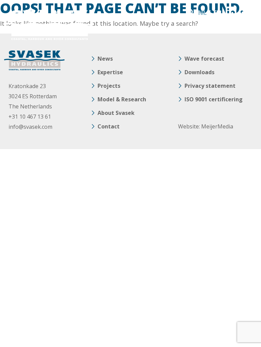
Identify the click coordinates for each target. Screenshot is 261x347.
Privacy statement (210, 85)
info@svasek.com (30, 126)
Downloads (199, 72)
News (105, 58)
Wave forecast (204, 58)
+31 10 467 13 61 (29, 116)
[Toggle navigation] (249, 12)
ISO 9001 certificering (214, 99)
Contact (109, 126)
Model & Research (122, 99)
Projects (109, 85)
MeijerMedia (217, 126)
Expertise (110, 72)
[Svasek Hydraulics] (49, 25)
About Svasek (116, 113)
